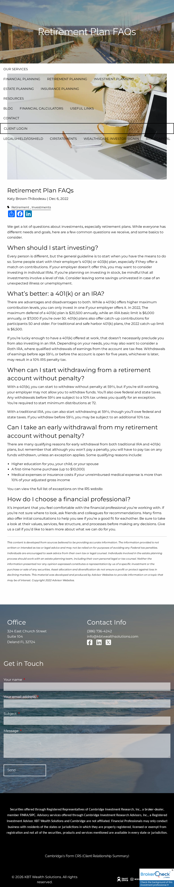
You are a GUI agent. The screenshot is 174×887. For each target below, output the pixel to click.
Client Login (15, 128)
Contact (11, 118)
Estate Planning (18, 89)
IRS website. (93, 489)
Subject (28, 714)
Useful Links (82, 108)
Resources (13, 98)
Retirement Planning (67, 79)
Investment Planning (114, 79)
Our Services (15, 69)
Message (29, 731)
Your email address (37, 697)
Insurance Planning (60, 89)
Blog (8, 108)
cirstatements (63, 139)
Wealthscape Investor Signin (111, 139)
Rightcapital (158, 139)
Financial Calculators (41, 108)
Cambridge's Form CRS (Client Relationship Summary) (87, 856)
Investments (41, 207)
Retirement (20, 207)
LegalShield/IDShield (23, 139)
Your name (31, 680)
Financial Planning (21, 79)
